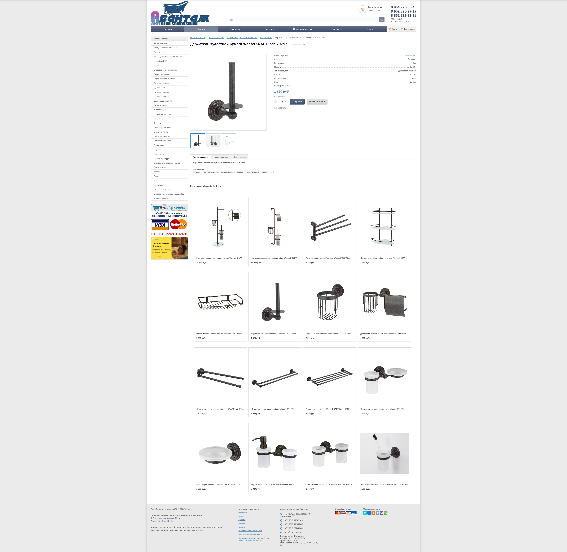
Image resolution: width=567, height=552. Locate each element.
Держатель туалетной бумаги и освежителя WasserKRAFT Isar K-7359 (392, 334)
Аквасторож (159, 52)
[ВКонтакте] (369, 512)
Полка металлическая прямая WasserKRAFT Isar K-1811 (221, 334)
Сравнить (282, 108)
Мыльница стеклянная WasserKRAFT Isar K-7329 (218, 484)
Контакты (336, 29)
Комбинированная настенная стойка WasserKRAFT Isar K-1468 (279, 258)
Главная (167, 29)
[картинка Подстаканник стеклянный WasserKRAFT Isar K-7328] (384, 453)
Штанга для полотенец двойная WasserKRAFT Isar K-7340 (277, 409)
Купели (157, 119)
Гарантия (269, 29)
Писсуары (158, 185)
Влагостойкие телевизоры (165, 70)
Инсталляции (160, 110)
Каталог (201, 29)
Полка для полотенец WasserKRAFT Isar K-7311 (327, 409)
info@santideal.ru (166, 521)
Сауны (156, 150)
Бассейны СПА (160, 61)
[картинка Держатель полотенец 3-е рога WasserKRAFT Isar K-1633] (330, 227)
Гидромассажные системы (165, 79)
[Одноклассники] (373, 512)
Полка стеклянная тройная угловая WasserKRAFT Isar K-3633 (388, 258)
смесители (197, 530)
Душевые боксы (161, 88)
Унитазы (157, 172)
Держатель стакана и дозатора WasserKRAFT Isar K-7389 (277, 484)
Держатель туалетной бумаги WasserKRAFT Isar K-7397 (276, 334)
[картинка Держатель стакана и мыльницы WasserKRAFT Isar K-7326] (384, 378)
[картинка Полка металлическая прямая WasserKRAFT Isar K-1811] (220, 302)
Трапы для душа (161, 167)
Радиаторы (159, 145)
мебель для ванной (213, 527)
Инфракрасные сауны (163, 114)
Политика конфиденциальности (250, 534)
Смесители (159, 154)
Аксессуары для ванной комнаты (168, 57)
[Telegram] (377, 512)
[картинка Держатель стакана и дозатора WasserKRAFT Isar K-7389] (275, 453)
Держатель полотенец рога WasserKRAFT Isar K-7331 (220, 409)
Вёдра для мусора (162, 74)
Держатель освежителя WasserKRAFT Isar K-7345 (328, 334)
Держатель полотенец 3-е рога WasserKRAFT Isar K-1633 (331, 258)
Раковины (158, 181)
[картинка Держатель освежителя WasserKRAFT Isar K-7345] (330, 302)
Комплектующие (161, 198)
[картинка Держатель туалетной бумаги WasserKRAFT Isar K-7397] (275, 302)
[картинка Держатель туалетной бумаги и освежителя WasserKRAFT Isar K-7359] (384, 302)
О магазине (235, 29)
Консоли (157, 123)
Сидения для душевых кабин (167, 163)
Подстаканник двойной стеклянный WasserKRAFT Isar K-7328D (334, 484)
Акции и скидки (160, 43)
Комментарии (240, 157)
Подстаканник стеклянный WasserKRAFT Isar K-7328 (384, 484)
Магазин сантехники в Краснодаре (168, 527)
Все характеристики (283, 85)
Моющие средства (162, 136)
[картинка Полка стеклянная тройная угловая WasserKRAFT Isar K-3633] (384, 227)
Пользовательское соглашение (250, 531)
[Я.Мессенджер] (365, 512)
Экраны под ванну (162, 189)
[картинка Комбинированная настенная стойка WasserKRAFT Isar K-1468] (275, 227)
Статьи (370, 29)
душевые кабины (159, 530)
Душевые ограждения (163, 92)
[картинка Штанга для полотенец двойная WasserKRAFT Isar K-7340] (275, 378)
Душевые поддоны (162, 96)
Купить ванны (194, 527)
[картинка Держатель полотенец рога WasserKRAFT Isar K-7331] (220, 378)
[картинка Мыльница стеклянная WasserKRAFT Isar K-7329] (220, 453)
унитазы (174, 530)
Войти (394, 29)
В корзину (297, 102)
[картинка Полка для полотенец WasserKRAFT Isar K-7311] (330, 378)
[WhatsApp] (385, 512)
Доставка (241, 520)
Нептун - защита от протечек (166, 48)
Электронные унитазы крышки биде (169, 194)
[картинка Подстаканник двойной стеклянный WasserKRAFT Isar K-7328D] (330, 453)
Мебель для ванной (162, 127)
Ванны (156, 65)
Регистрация (409, 29)
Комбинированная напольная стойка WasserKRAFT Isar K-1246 (224, 258)
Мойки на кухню (161, 132)
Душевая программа (163, 101)
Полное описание (200, 157)
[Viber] (381, 512)
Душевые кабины (161, 83)
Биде (156, 176)
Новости (241, 523)
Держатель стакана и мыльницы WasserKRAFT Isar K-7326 (386, 409)
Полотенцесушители (163, 141)
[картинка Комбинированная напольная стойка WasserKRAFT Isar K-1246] (220, 227)
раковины (185, 530)
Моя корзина (375, 7)
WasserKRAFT (410, 55)
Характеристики (221, 157)
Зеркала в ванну (161, 105)
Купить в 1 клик (317, 102)
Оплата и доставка (302, 29)
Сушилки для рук (161, 158)
